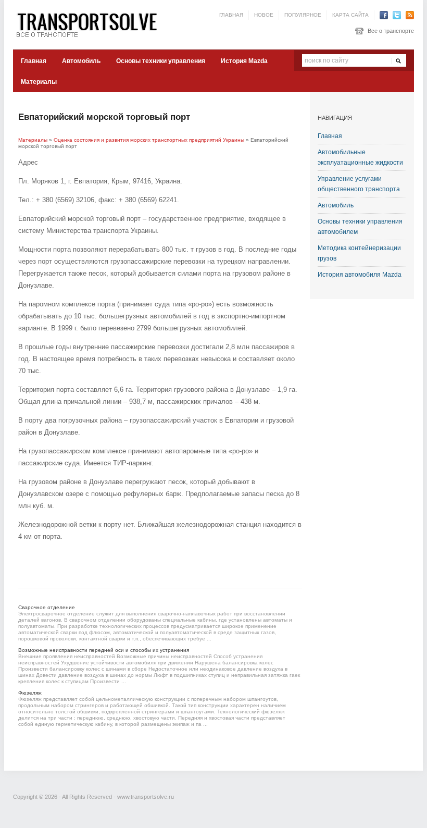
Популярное (302, 15)
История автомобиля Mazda (359, 274)
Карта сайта (350, 15)
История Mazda (244, 61)
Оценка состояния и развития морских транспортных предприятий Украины (149, 140)
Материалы (39, 81)
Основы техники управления (160, 61)
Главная (231, 15)
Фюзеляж (30, 693)
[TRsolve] (91, 24)
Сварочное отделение (46, 607)
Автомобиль (81, 61)
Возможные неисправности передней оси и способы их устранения (103, 650)
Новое (263, 15)
